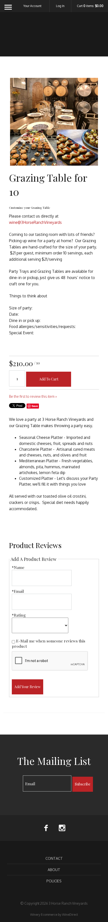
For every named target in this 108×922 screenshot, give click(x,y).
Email (18, 778)
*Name (18, 567)
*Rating (19, 615)
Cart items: (90, 6)
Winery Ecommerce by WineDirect (54, 914)
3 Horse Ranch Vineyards (54, 37)
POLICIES (54, 881)
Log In (60, 6)
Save (35, 406)
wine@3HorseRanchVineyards (35, 222)
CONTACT (54, 858)
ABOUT (54, 869)
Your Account (32, 6)
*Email (18, 591)
